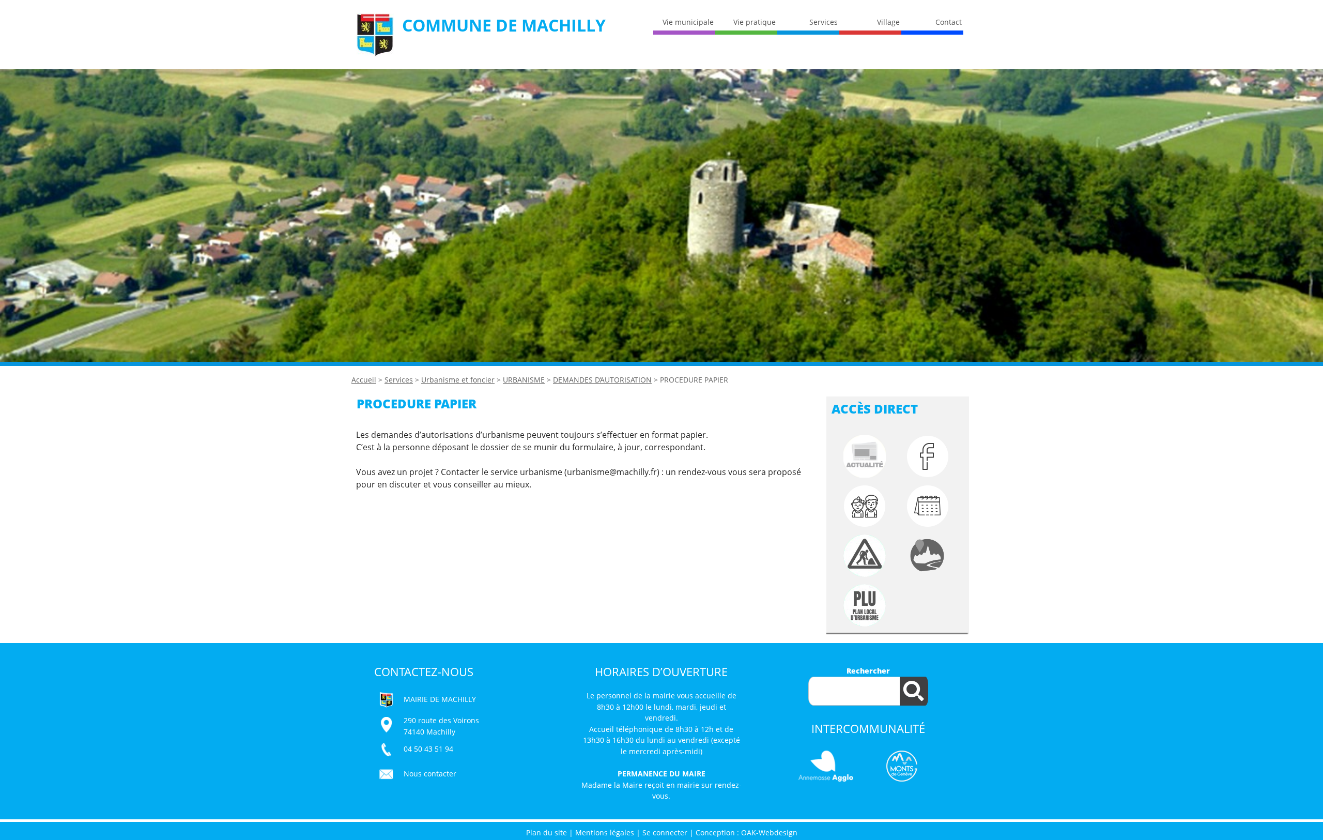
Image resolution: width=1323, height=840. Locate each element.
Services (398, 380)
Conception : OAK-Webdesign (746, 832)
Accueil (363, 380)
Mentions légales (604, 832)
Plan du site (546, 832)
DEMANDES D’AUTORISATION (602, 380)
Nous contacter (430, 773)
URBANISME (524, 380)
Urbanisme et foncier (458, 380)
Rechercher (868, 671)
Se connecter (664, 832)
